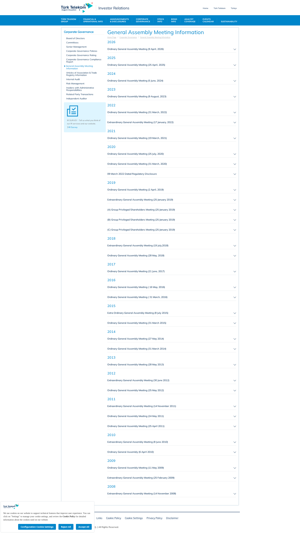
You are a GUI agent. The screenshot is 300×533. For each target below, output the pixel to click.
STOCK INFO (160, 20)
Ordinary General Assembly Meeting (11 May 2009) (135, 467)
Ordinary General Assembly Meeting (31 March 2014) (136, 348)
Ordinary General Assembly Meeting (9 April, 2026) (135, 49)
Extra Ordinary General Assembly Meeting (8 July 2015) (137, 312)
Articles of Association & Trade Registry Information (81, 73)
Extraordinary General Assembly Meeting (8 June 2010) (137, 441)
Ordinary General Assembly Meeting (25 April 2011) (136, 426)
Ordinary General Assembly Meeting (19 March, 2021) (137, 138)
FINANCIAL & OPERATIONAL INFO (93, 20)
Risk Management (75, 83)
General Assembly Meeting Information (79, 67)
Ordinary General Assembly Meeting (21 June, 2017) (136, 271)
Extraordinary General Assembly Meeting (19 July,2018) (137, 245)
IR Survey (73, 127)
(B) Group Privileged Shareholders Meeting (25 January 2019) (141, 219)
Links (99, 518)
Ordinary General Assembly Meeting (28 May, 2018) (135, 255)
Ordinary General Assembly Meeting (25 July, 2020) (135, 153)
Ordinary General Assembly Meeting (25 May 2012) (135, 390)
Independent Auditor (76, 98)
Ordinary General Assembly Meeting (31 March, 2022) (137, 112)
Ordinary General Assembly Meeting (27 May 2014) (135, 338)
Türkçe (234, 8)
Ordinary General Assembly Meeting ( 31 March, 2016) (137, 297)
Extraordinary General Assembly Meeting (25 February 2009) (141, 477)
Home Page (111, 37)
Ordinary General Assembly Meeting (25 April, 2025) (136, 64)
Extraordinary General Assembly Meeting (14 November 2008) (141, 493)
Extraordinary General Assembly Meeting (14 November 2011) (141, 406)
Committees (72, 42)
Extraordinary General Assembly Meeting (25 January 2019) (140, 199)
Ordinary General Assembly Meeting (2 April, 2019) (135, 189)
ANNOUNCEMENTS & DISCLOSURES (119, 20)
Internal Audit (73, 79)
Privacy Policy (154, 518)
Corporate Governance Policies (81, 51)
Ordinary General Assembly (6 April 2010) (130, 451)
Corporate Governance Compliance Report (83, 60)
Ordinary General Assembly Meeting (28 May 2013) (135, 364)
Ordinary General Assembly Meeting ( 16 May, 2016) (136, 287)
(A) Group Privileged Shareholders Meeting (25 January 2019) (141, 209)
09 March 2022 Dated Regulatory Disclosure (132, 173)
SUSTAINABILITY (229, 21)
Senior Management (76, 46)
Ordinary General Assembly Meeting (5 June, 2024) (135, 80)
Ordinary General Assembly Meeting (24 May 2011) (135, 416)
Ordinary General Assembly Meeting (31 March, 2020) (137, 163)
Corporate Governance (128, 37)
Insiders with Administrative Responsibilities (80, 88)
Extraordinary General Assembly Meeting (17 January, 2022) (140, 122)
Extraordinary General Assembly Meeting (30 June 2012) (138, 380)
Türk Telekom (219, 8)
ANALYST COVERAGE (189, 20)
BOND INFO (174, 20)
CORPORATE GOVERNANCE (143, 20)
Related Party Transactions (79, 94)
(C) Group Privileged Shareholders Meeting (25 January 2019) (141, 229)
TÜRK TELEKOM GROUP (68, 20)
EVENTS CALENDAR (208, 20)
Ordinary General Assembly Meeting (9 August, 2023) (136, 96)
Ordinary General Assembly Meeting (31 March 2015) (136, 322)
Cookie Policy (113, 518)
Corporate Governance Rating (81, 55)
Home (205, 8)
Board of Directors (75, 38)
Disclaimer (172, 518)
